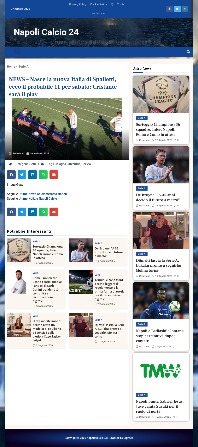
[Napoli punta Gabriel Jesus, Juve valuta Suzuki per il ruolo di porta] (161, 371)
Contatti (122, 4)
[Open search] (188, 52)
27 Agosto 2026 (44, 263)
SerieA (86, 164)
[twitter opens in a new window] (177, 9)
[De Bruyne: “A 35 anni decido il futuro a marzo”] (81, 250)
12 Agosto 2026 (106, 304)
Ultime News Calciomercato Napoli (43, 194)
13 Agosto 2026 (44, 306)
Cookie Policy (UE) (101, 4)
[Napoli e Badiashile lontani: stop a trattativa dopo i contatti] (161, 300)
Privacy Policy (77, 4)
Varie (35, 273)
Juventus (73, 164)
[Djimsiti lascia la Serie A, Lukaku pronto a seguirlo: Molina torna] (81, 325)
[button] (17, 51)
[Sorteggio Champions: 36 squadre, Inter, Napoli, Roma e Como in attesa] (19, 250)
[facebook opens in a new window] (169, 9)
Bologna (60, 164)
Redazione (98, 13)
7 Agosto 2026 (163, 346)
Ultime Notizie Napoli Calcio (38, 198)
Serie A (23, 66)
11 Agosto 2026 (106, 341)
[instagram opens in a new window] (185, 9)
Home (11, 66)
